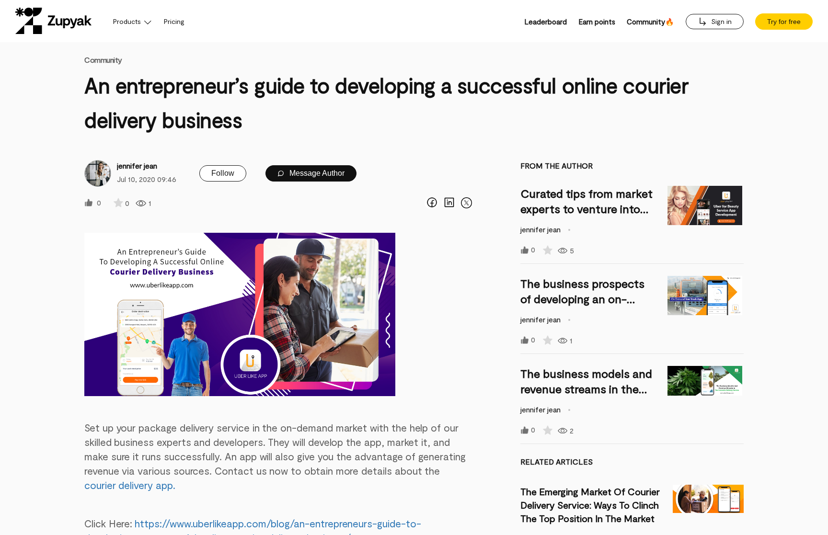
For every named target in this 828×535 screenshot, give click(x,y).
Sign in (720, 21)
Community (103, 59)
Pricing (174, 21)
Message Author (316, 173)
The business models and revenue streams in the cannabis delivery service (586, 388)
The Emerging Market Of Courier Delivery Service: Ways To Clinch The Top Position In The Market (590, 505)
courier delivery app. (129, 485)
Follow (222, 173)
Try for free (784, 21)
